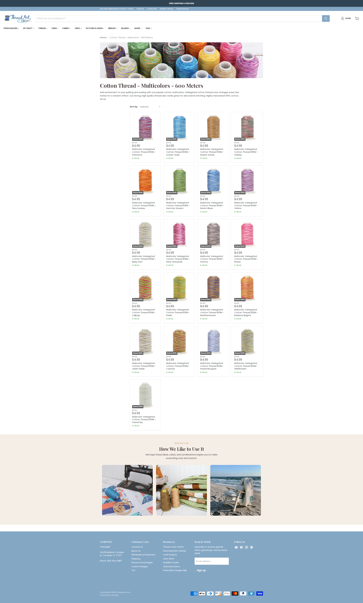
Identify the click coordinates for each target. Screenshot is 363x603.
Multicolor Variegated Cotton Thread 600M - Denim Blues (212, 205)
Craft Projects (170, 554)
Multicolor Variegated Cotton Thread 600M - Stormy (212, 259)
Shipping (135, 558)
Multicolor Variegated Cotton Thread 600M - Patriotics (144, 152)
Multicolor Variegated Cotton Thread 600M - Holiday (246, 152)
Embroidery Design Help (175, 570)
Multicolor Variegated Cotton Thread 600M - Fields (178, 312)
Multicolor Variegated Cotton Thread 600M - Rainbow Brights (246, 312)
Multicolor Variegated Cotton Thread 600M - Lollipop (144, 312)
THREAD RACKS (182, 9)
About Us (135, 550)
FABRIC (65, 28)
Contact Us (137, 546)
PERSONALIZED (11, 28)
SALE (148, 28)
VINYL (77, 28)
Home (103, 37)
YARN (54, 28)
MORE (137, 28)
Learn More (168, 558)
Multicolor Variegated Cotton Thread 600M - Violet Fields (144, 366)
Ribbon (112, 28)
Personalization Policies (174, 550)
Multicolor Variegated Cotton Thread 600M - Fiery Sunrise (144, 205)
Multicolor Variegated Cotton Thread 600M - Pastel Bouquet (212, 366)
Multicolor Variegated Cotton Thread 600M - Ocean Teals (178, 152)
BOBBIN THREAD (166, 9)
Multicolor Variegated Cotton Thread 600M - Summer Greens (178, 205)
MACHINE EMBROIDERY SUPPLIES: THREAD (117, 9)
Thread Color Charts (173, 546)
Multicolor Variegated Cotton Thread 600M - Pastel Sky (144, 419)
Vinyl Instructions (171, 566)
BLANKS (125, 28)
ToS (133, 570)
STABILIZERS (152, 9)
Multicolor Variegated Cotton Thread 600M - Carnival (178, 366)
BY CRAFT (28, 28)
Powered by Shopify (109, 595)
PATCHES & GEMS (94, 28)
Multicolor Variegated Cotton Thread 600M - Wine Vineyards (178, 259)
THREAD (42, 28)
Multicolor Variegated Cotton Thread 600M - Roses (246, 259)
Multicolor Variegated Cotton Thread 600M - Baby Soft (144, 259)
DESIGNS (140, 9)
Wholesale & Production (143, 554)
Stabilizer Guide (171, 562)
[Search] (326, 18)
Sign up (201, 570)
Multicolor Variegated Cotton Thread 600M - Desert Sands (212, 152)
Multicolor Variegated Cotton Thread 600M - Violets (246, 205)
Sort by (134, 107)
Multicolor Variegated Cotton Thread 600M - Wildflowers (246, 366)
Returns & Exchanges (142, 562)
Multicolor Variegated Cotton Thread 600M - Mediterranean (212, 312)
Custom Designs (139, 566)
